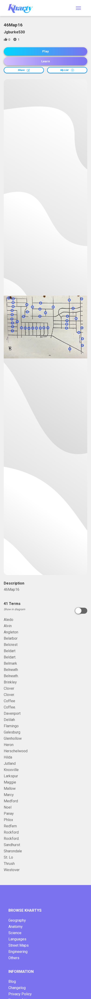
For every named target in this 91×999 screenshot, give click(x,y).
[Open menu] (78, 8)
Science (14, 933)
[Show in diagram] (81, 611)
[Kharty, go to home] (22, 8)
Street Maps (18, 945)
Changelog (17, 988)
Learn (45, 61)
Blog (12, 981)
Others (13, 958)
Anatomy (15, 926)
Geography (17, 920)
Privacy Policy (20, 994)
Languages (17, 939)
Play (45, 51)
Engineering (18, 951)
